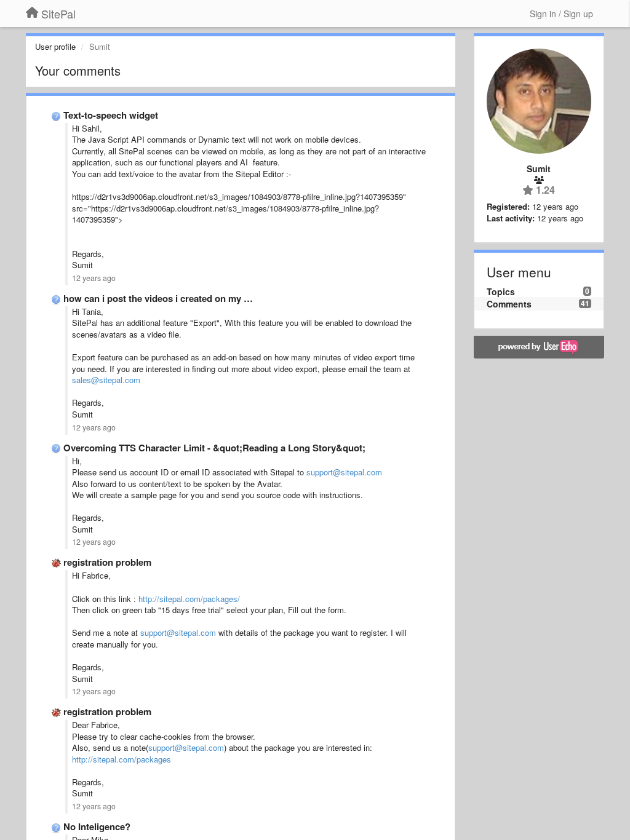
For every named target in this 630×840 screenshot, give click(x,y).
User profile (55, 46)
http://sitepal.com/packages (121, 759)
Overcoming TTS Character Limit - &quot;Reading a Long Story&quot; (214, 447)
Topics (501, 291)
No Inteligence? (96, 826)
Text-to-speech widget (110, 115)
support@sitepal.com (344, 472)
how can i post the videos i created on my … (158, 298)
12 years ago (94, 277)
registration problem (107, 562)
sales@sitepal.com (106, 380)
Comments (509, 304)
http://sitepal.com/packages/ (189, 598)
